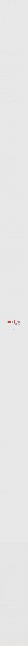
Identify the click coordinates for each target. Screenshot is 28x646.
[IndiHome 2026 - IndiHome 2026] (14, 322)
